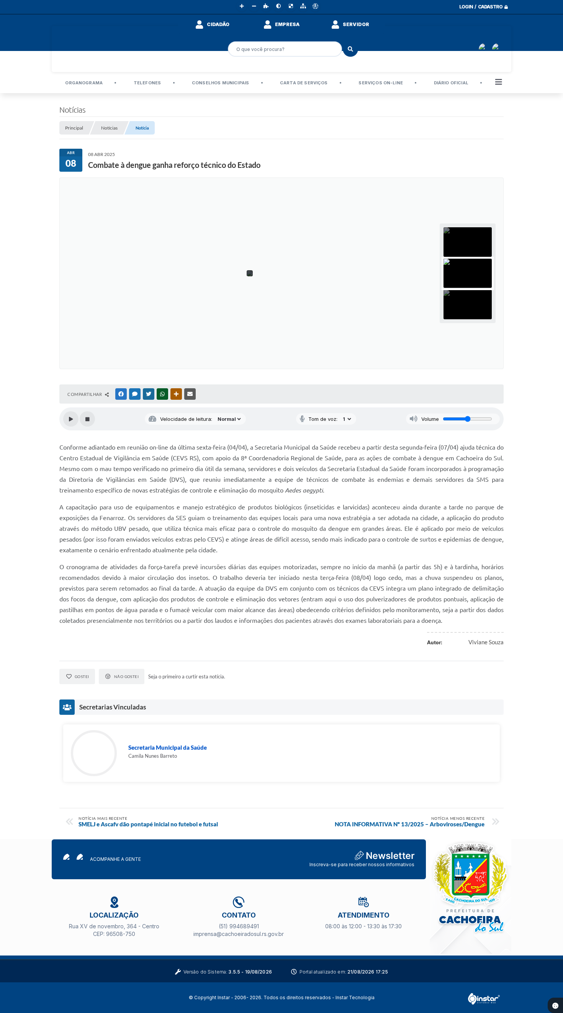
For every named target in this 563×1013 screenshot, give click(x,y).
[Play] (71, 419)
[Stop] (87, 419)
